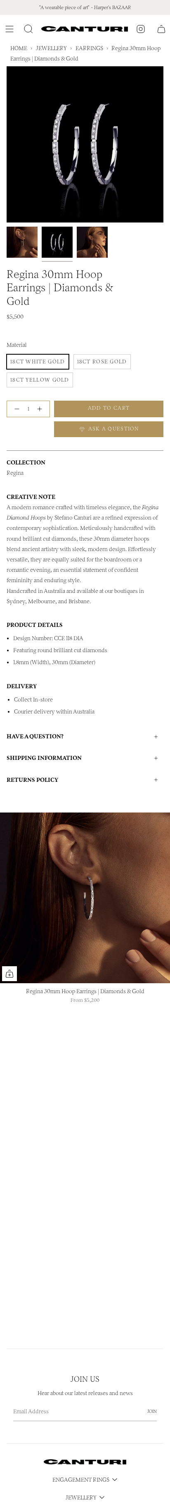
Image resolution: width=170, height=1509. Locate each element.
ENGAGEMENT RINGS (80, 1479)
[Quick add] (9, 973)
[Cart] (161, 29)
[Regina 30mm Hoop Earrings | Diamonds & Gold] (85, 898)
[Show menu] (10, 29)
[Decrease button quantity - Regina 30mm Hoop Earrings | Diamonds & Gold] (15, 409)
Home (18, 48)
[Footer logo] (85, 1462)
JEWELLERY (51, 48)
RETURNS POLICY (32, 780)
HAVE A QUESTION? (35, 736)
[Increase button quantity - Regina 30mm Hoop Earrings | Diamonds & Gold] (41, 409)
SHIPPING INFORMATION (44, 758)
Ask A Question (112, 429)
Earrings (89, 48)
